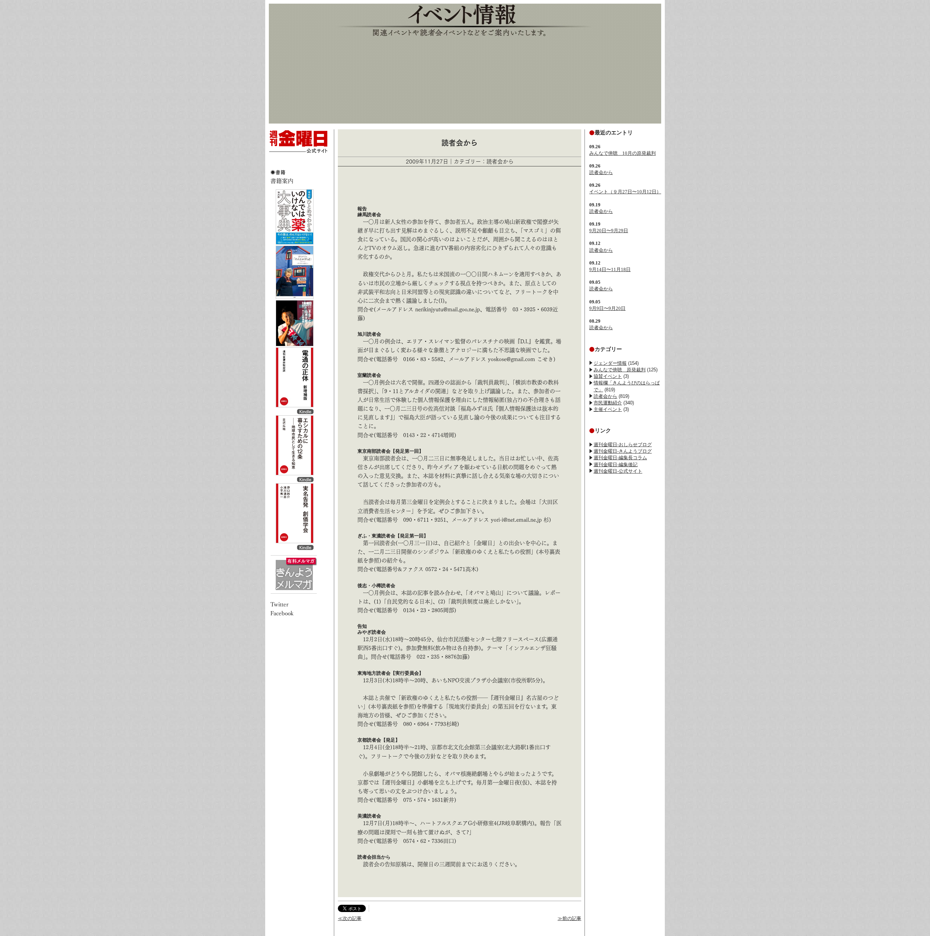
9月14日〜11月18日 (610, 269)
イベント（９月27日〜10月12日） (625, 191)
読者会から (601, 172)
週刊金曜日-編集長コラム (620, 457)
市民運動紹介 (608, 403)
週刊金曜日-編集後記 (616, 464)
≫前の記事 (569, 918)
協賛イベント (608, 376)
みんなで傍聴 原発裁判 (620, 369)
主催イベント (608, 409)
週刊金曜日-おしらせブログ (623, 444)
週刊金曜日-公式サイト (618, 471)
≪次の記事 (349, 918)
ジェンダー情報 (610, 363)
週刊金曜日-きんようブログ (623, 451)
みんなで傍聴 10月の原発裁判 (622, 153)
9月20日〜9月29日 (608, 230)
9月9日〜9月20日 (607, 308)
